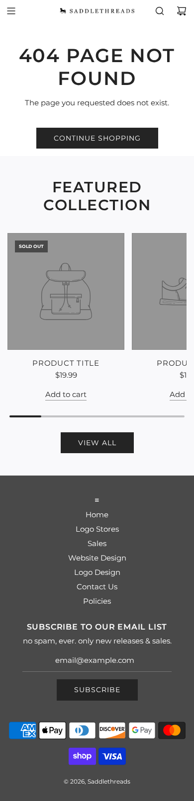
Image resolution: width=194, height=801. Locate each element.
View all (97, 442)
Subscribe (97, 689)
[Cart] (182, 11)
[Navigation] (11, 11)
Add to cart (66, 394)
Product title (65, 363)
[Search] (160, 11)
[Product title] (65, 291)
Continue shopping (97, 138)
